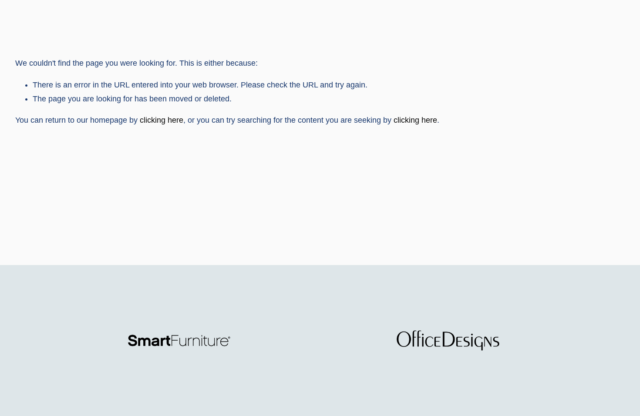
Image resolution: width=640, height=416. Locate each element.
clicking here (161, 120)
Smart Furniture (40, 17)
